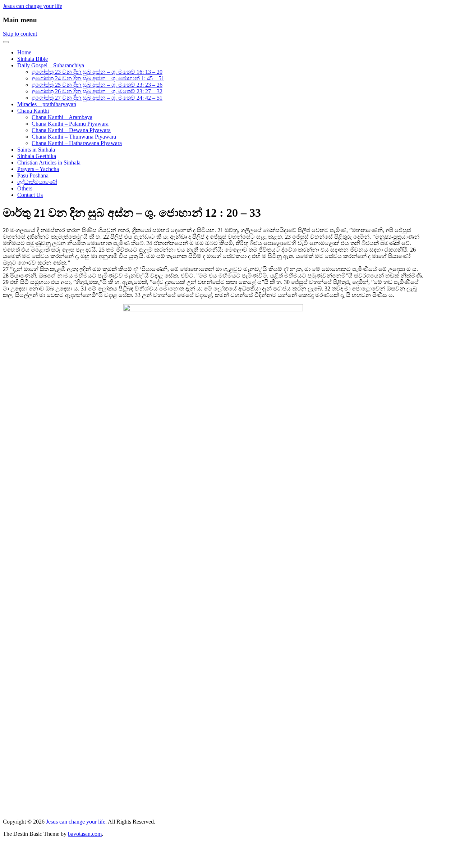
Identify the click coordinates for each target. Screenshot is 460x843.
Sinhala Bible (32, 59)
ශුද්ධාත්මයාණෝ (37, 182)
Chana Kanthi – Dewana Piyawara (71, 130)
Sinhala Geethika (36, 156)
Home (24, 52)
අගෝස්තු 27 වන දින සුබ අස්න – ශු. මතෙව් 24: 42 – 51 (97, 98)
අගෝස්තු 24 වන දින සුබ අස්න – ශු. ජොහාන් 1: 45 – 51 (98, 78)
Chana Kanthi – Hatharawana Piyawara (77, 143)
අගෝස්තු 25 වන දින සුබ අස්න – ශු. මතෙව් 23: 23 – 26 (97, 85)
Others (24, 188)
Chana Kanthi (33, 111)
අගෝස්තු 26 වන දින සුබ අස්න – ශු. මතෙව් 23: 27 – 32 (97, 91)
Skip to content (20, 34)
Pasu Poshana (33, 175)
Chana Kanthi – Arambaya (62, 117)
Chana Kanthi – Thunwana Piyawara (74, 137)
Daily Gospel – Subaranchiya (50, 65)
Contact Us (30, 195)
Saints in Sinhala (36, 149)
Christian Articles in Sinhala (48, 162)
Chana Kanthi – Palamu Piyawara (70, 124)
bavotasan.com (85, 834)
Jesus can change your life (32, 6)
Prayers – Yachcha (38, 169)
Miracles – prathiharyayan (46, 104)
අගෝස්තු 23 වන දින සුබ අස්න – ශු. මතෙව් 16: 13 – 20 (97, 72)
